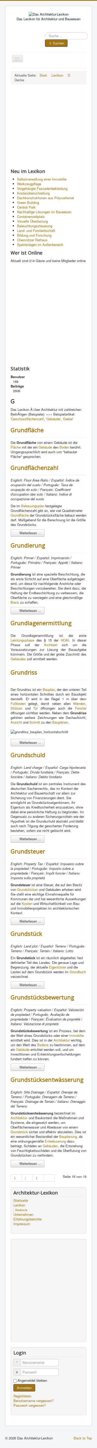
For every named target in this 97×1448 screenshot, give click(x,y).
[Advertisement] (48, 126)
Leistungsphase (22, 640)
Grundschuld (28, 755)
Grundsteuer (28, 851)
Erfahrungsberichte (27, 1219)
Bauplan (49, 689)
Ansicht (16, 722)
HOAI (65, 640)
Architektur (62, 1040)
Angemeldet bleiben (32, 1380)
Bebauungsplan (32, 505)
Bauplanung (68, 1136)
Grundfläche (27, 430)
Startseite (20, 1200)
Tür (35, 708)
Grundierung (28, 545)
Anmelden (24, 1387)
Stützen (16, 708)
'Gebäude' (53, 418)
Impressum (21, 1224)
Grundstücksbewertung (42, 997)
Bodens (43, 1044)
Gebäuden (50, 1145)
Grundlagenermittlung (41, 623)
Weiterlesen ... (29, 532)
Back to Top (83, 1438)
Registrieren (22, 1395)
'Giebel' (68, 418)
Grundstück (26, 933)
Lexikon (19, 1205)
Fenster (80, 708)
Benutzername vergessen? (33, 1400)
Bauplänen (60, 722)
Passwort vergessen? (29, 1405)
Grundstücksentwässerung (47, 1079)
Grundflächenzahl (34, 467)
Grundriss (24, 672)
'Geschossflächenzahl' (27, 418)
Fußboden (18, 703)
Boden (64, 447)
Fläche (16, 447)
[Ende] (49, 1178)
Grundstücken (27, 889)
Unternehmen (23, 1214)
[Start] (16, 1178)
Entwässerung (55, 1141)
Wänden (79, 703)
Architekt (50, 644)
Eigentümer (57, 967)
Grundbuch (78, 971)
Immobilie (76, 1035)
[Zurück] (27, 1178)
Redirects (21, 1210)
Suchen (58, 43)
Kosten (27, 903)
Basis (15, 602)
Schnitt (34, 722)
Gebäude (45, 447)
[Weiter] (38, 1178)
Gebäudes (18, 658)
